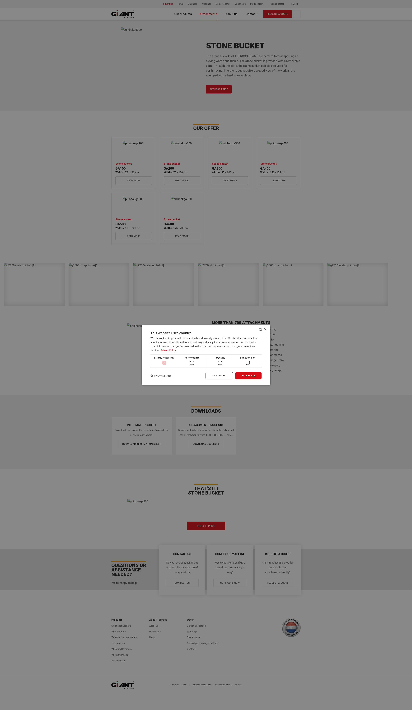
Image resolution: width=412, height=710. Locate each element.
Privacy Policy (168, 350)
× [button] (265, 329)
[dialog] (206, 355)
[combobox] (260, 329)
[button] (161, 375)
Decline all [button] (219, 375)
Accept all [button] (248, 375)
